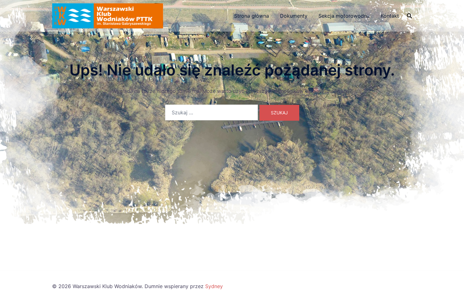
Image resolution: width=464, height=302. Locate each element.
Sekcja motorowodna (344, 16)
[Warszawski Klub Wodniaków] (107, 15)
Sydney (214, 286)
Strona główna (251, 16)
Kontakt (390, 16)
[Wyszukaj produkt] (409, 15)
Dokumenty (293, 16)
